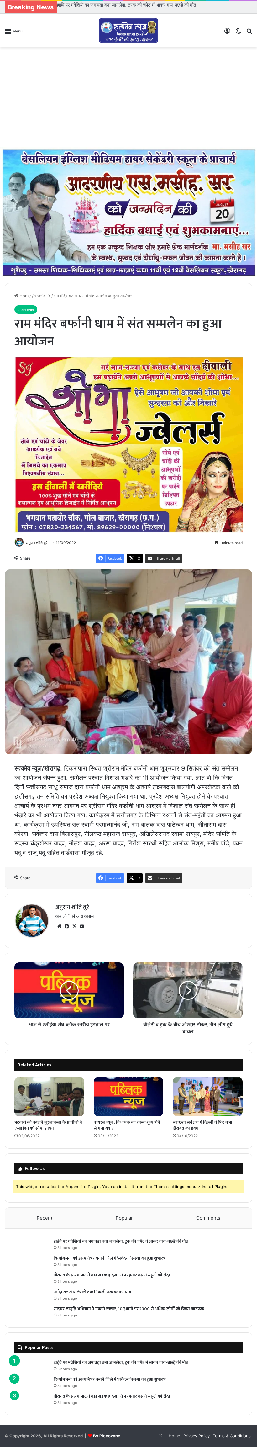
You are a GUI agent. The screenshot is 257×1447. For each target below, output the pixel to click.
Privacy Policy (196, 1435)
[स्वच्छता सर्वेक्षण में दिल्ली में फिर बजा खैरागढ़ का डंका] (208, 1096)
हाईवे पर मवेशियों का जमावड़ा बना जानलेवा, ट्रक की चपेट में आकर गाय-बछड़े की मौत (121, 1241)
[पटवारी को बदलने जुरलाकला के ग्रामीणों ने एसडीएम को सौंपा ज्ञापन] (49, 1096)
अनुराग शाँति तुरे (36, 542)
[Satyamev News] (128, 30)
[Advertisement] (128, 97)
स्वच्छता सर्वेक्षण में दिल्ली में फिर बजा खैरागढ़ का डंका (202, 1125)
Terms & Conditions (232, 1435)
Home (24, 295)
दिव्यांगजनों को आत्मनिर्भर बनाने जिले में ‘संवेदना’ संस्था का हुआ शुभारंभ (115, 5)
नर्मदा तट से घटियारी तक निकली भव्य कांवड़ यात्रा (93, 1292)
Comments (208, 1218)
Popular (124, 1218)
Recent (44, 1218)
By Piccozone (106, 1435)
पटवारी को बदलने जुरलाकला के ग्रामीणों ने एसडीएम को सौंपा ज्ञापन (48, 1125)
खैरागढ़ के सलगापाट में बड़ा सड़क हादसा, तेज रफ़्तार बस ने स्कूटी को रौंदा (112, 1275)
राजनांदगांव (42, 295)
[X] (74, 926)
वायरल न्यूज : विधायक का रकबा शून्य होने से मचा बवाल (127, 1125)
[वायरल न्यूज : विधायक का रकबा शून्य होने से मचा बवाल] (129, 1096)
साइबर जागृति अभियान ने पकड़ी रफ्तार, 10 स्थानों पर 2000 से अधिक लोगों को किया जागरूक (129, 1308)
